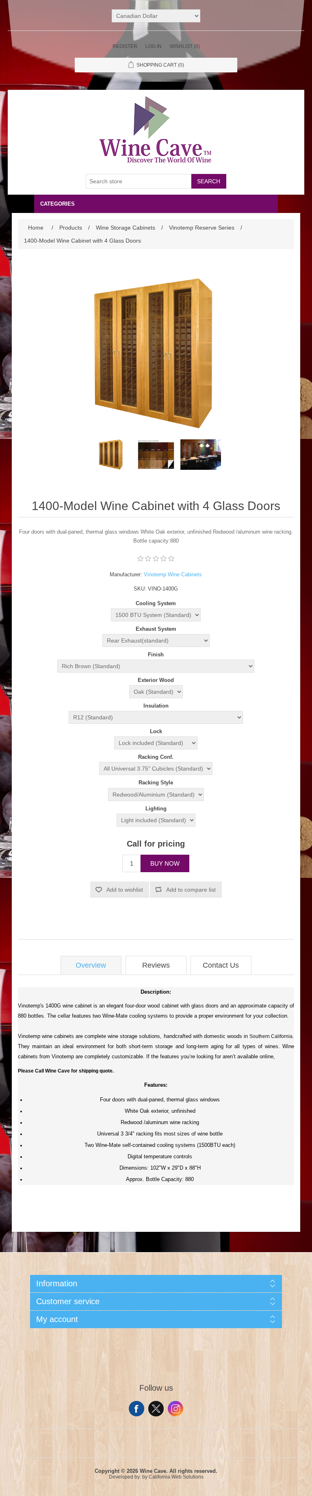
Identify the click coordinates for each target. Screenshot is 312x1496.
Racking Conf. (155, 757)
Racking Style (156, 783)
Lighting (156, 809)
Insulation (156, 706)
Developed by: (125, 1477)
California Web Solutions (176, 1477)
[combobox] (138, 181)
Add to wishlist (124, 889)
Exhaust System (156, 629)
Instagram (175, 1408)
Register (125, 46)
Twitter (156, 1408)
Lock (156, 731)
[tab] (91, 965)
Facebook (136, 1408)
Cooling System (156, 603)
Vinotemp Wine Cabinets (173, 574)
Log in (153, 46)
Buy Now (165, 863)
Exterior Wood (156, 680)
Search (208, 181)
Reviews (156, 965)
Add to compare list (191, 889)
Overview (91, 965)
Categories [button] (57, 204)
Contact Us (221, 965)
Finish (156, 654)
